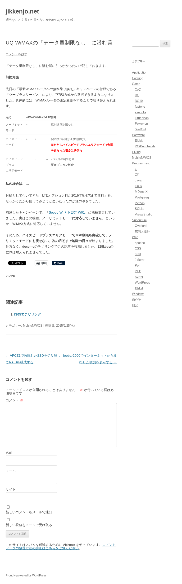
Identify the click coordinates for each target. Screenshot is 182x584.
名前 (9, 453)
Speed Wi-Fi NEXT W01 (67, 212)
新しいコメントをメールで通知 (29, 512)
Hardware (138, 135)
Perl (137, 265)
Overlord (140, 226)
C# (137, 174)
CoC (138, 89)
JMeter (139, 260)
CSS (138, 248)
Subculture (139, 220)
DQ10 (139, 101)
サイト (11, 489)
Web (135, 237)
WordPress (142, 282)
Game (136, 84)
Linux (138, 186)
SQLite (139, 209)
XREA (139, 288)
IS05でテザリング (27, 314)
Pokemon (141, 123)
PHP (138, 271)
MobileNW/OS (32, 325)
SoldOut (140, 129)
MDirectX (141, 191)
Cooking (137, 78)
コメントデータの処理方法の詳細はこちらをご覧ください (61, 546)
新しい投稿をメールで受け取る (29, 525)
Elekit (139, 140)
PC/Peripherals (145, 146)
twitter (139, 277)
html (138, 254)
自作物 (136, 299)
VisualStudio (143, 214)
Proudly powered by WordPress (26, 575)
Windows (138, 294)
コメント (14, 400)
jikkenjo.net (22, 11)
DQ (137, 95)
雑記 (135, 305)
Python (140, 203)
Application (139, 72)
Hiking (136, 152)
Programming (141, 163)
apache (140, 243)
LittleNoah (142, 118)
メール (11, 471)
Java (138, 180)
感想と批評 (142, 231)
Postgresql (142, 197)
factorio (140, 106)
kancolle (140, 112)
